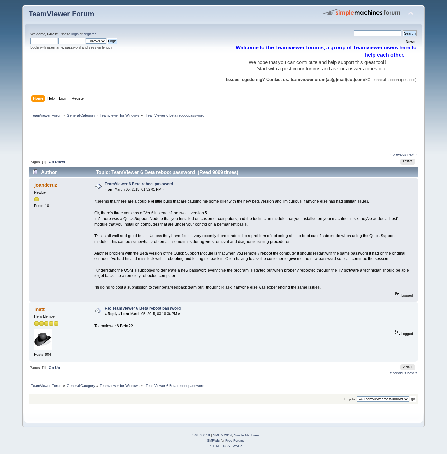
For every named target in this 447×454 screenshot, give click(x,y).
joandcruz (45, 185)
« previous (398, 154)
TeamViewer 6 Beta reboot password (139, 184)
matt (39, 309)
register (90, 34)
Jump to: (349, 399)
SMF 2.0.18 (201, 435)
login (75, 34)
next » (412, 154)
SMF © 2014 (222, 435)
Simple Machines (246, 435)
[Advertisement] (148, 136)
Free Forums (234, 440)
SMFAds (213, 440)
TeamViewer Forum (61, 14)
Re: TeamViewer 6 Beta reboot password (143, 308)
